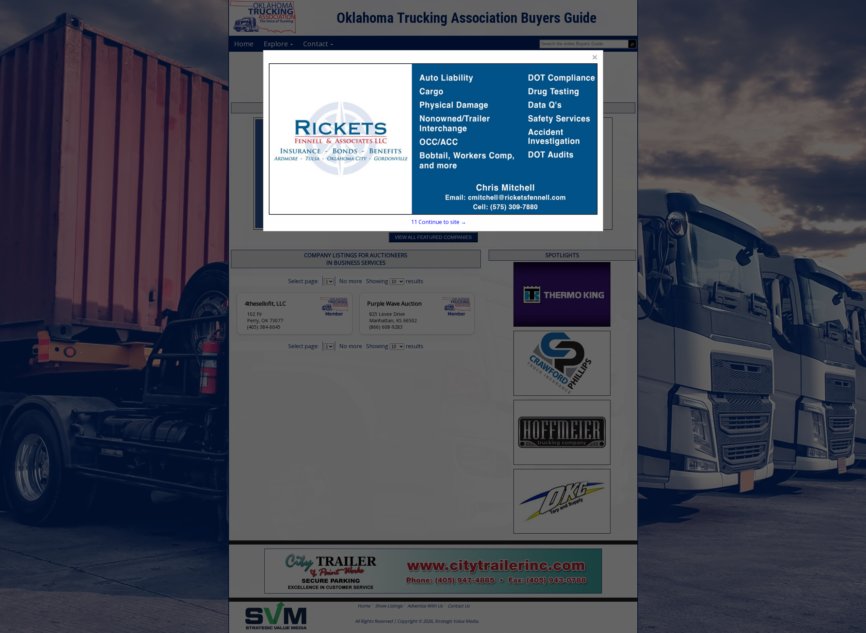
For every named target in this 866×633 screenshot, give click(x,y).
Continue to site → (438, 222)
